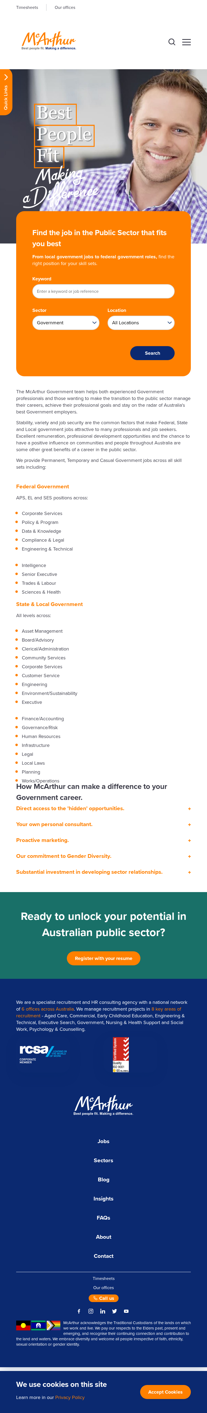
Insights (103, 1198)
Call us (106, 1298)
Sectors (103, 1160)
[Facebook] (79, 1311)
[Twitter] (114, 1311)
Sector (39, 310)
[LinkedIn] (102, 1311)
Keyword (41, 279)
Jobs (103, 1141)
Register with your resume (103, 958)
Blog (103, 1179)
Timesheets (27, 7)
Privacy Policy (70, 1397)
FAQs (103, 1217)
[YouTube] (126, 1311)
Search (152, 353)
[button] (172, 42)
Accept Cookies (165, 1392)
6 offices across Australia (48, 1009)
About (103, 1237)
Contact (103, 1256)
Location (117, 310)
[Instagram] (90, 1311)
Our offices (65, 7)
